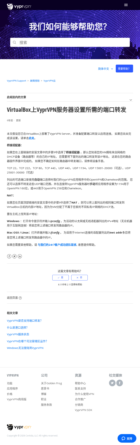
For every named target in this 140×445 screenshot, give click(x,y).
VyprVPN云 (50, 80)
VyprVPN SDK (83, 410)
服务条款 (46, 404)
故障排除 (35, 80)
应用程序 (12, 388)
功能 (9, 383)
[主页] (19, 9)
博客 (43, 394)
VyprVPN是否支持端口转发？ (25, 320)
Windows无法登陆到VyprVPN (25, 348)
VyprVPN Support (16, 80)
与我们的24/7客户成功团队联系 (57, 244)
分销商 (79, 404)
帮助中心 (80, 383)
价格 (9, 394)
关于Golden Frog (51, 383)
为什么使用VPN (84, 394)
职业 (43, 399)
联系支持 (80, 388)
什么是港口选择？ (18, 327)
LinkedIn (20, 256)
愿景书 (45, 388)
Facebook (9, 256)
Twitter (14, 256)
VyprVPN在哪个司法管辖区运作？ (27, 341)
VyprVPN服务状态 (18, 334)
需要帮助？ (124, 68)
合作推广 (80, 399)
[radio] (60, 277)
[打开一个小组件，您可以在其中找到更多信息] (126, 438)
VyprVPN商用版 (16, 399)
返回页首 (12, 297)
